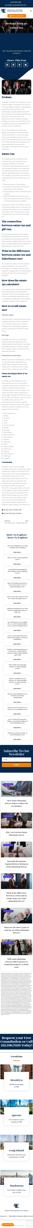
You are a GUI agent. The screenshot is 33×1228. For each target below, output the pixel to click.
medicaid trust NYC (15, 977)
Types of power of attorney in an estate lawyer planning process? (17, 708)
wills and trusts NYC (25, 998)
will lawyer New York (24, 996)
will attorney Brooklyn (22, 993)
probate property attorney (5, 990)
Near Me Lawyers (6, 1014)
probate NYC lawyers (27, 989)
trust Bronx (17, 993)
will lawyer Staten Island (14, 997)
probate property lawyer (14, 990)
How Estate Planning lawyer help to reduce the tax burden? (17, 547)
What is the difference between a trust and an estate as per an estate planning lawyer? (17, 585)
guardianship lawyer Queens (10, 1013)
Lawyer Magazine (12, 1001)
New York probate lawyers (23, 978)
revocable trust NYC (27, 992)
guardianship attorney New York (13, 1009)
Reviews (20, 1216)
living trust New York (21, 974)
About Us (3, 1216)
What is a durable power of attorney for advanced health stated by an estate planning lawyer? (17, 681)
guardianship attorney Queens (6, 1010)
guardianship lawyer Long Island (9, 1012)
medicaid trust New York (7, 977)
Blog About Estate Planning (14, 51)
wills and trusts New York (17, 998)
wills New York (3, 1002)
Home (4, 51)
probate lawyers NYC (23, 986)
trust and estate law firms (8, 1003)
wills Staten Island (9, 1002)
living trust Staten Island (12, 976)
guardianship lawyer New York (20, 1012)
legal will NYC (17, 973)
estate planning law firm (15, 11)
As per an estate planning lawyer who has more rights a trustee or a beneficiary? (17, 637)
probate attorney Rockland (17, 982)
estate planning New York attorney (22, 1005)
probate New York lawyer (10, 989)
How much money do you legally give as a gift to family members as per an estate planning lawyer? (17, 624)
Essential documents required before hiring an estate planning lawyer (17, 571)
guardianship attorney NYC (24, 1009)
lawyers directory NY (10, 992)
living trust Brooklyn (6, 974)
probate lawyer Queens (5, 986)
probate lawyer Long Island (18, 985)
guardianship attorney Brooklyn (21, 1007)
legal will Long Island (4, 973)
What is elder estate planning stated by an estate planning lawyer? (17, 666)
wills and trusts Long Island (8, 998)
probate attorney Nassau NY (6, 981)
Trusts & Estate (15, 10)
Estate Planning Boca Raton (26, 1000)
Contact (30, 1216)
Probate (15, 510)
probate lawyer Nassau (27, 985)
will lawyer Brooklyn (9, 996)
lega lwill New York (11, 973)
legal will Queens (23, 973)
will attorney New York (9, 994)
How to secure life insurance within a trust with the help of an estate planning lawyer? (17, 721)
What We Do (13, 1216)
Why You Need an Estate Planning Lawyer (17, 558)
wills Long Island (28, 1001)
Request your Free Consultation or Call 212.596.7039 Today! (16, 1041)
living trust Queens (4, 976)
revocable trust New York (18, 992)
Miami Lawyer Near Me (5, 1001)
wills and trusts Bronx (21, 997)
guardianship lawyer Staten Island (21, 1013)
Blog (25, 1216)
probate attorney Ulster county (18, 984)
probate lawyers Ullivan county (21, 988)
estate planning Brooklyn (11, 1005)
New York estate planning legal (12, 978)
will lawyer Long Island (16, 996)
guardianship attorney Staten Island (18, 1010)
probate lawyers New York (14, 986)
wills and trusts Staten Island (12, 1000)
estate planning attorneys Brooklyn (19, 1003)
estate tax (8, 159)
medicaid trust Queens (23, 977)
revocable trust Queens (5, 993)
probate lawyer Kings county (9, 985)
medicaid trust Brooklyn (20, 976)
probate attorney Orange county (17, 981)
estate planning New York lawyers (9, 1007)
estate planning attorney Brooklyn (17, 1006)
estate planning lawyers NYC (18, 1002)
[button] (30, 10)
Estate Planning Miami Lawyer (21, 1001)
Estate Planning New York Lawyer (16, 1211)
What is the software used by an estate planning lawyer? (17, 734)
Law (10, 510)
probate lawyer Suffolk (12, 988)
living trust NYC (27, 974)
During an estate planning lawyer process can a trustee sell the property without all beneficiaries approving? (17, 652)
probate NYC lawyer (19, 989)
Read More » (17, 552)
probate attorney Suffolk (26, 982)
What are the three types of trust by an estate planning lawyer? (17, 598)
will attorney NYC (16, 994)
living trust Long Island (14, 974)
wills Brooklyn (19, 1000)
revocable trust (12, 993)
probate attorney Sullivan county (6, 984)
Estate (6, 510)
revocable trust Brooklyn (23, 990)
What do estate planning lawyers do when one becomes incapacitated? (17, 696)
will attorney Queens (23, 994)
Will (20, 510)
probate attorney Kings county (25, 980)
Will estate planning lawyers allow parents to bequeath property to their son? (17, 610)
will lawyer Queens (6, 997)
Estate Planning (9, 513)
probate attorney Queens (8, 982)
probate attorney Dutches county (14, 980)
